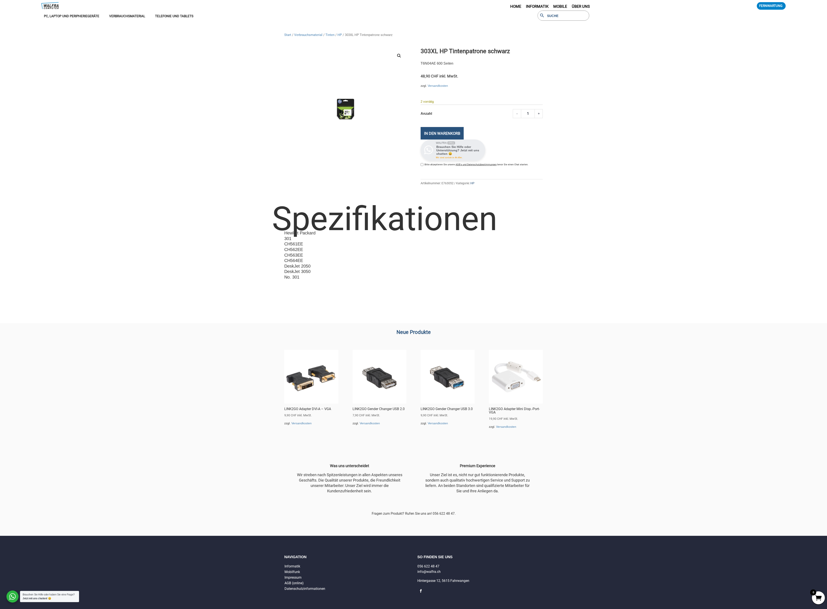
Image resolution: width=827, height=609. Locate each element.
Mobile (560, 7)
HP (339, 35)
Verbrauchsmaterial (308, 35)
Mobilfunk (292, 572)
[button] (399, 56)
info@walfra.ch (429, 572)
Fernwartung (770, 6)
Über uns (581, 7)
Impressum (293, 577)
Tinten (329, 35)
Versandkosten (438, 85)
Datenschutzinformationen (304, 589)
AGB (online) (294, 583)
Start (287, 35)
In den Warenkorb (442, 133)
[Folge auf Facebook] (420, 590)
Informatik (292, 566)
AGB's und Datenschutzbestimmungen (476, 164)
